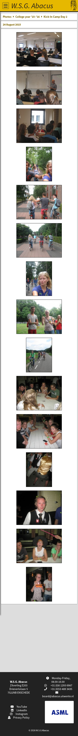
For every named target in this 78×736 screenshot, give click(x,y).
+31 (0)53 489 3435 (61, 689)
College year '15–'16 (27, 16)
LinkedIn (21, 710)
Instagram (21, 714)
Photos (7, 16)
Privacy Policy (21, 717)
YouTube (21, 706)
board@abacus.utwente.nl (58, 696)
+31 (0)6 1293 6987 (61, 685)
